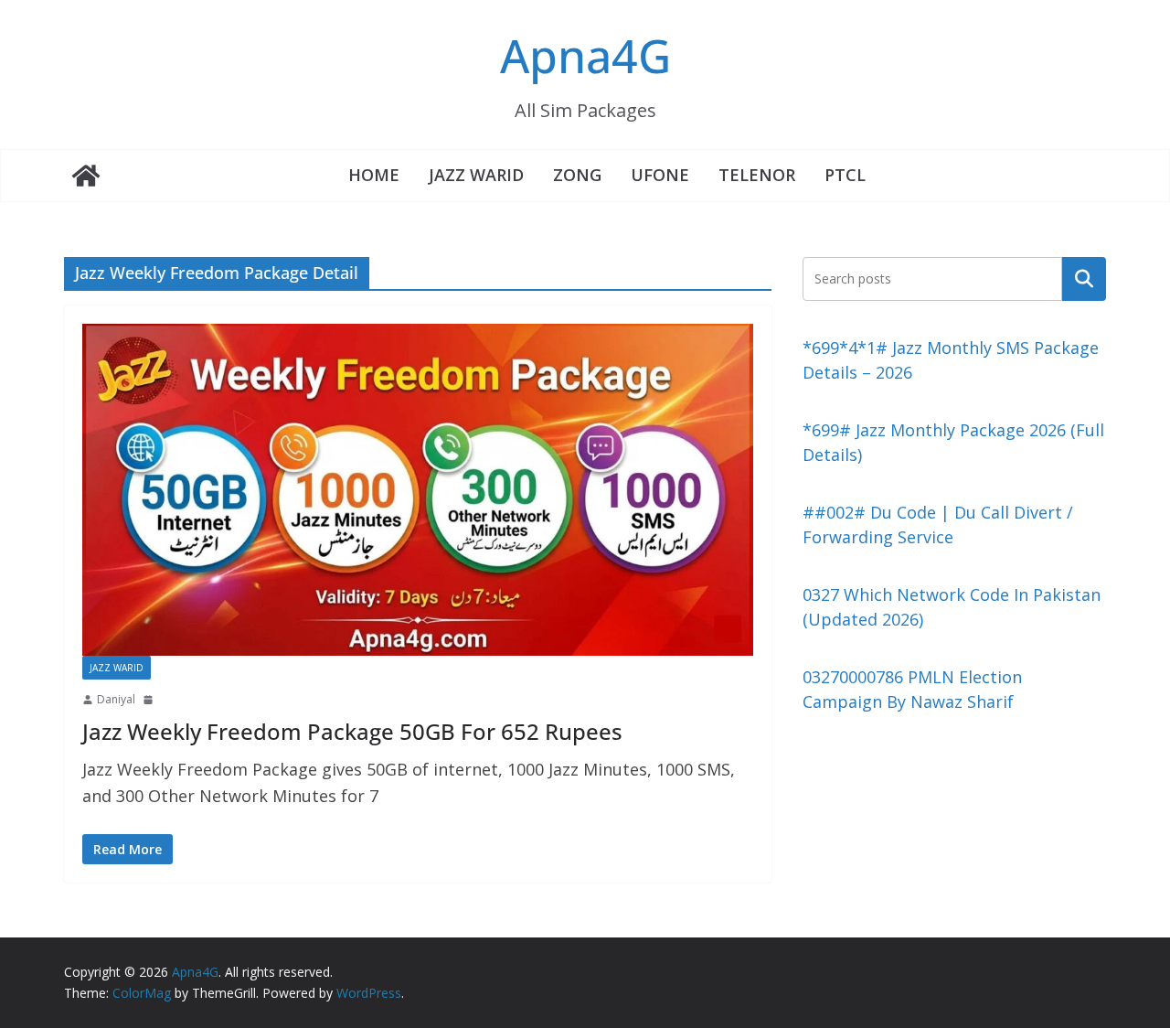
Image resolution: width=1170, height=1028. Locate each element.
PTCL (845, 175)
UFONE (660, 175)
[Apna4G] (86, 176)
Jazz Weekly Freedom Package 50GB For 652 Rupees (352, 731)
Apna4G (585, 56)
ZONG (577, 175)
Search (1084, 278)
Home (373, 175)
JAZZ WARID (476, 175)
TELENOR (756, 175)
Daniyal (116, 699)
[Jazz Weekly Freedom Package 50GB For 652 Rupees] (417, 490)
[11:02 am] (150, 699)
